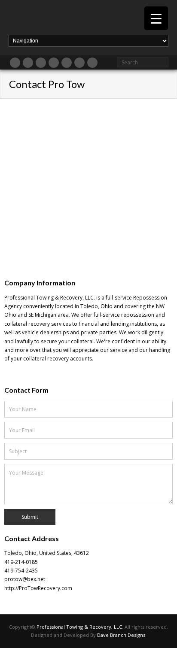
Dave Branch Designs (121, 635)
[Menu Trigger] (156, 18)
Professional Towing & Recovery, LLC (79, 627)
